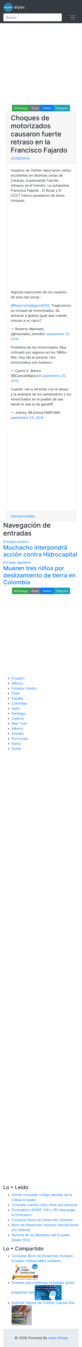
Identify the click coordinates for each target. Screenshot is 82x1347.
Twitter (47, 108)
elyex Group (58, 1338)
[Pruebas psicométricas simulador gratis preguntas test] (48, 1292)
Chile (16, 693)
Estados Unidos (24, 688)
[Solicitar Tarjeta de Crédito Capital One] (22, 1315)
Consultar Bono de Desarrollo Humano (42, 1220)
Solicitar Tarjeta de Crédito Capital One (43, 1303)
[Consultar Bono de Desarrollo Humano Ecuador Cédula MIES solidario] (25, 1271)
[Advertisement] (41, 64)
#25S (45, 305)
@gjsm (35, 305)
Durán (16, 748)
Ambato (18, 733)
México (17, 683)
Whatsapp (21, 108)
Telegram (61, 108)
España (17, 698)
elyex (19, 7)
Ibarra (16, 743)
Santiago (19, 713)
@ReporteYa (20, 305)
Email (35, 108)
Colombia (19, 703)
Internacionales (23, 516)
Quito (16, 708)
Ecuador (18, 678)
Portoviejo (20, 738)
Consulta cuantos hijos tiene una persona (44, 1205)
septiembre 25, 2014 (27, 417)
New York (19, 723)
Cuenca (18, 718)
